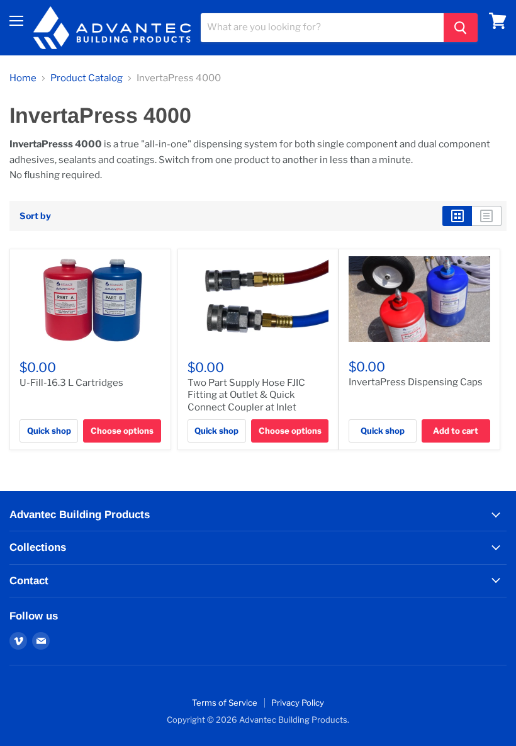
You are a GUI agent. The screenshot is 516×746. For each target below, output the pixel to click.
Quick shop (49, 431)
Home (22, 78)
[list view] (487, 216)
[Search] (461, 27)
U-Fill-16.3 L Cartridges (71, 382)
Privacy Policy (297, 703)
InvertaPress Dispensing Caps (416, 382)
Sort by (35, 216)
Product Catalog (86, 78)
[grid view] (457, 216)
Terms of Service (224, 703)
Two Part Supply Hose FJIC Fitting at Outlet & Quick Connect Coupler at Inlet (246, 395)
